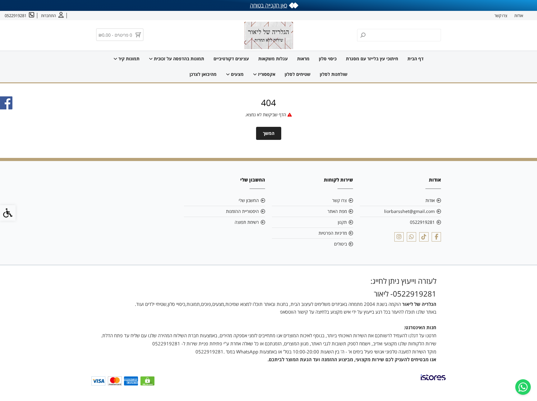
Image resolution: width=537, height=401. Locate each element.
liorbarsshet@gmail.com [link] (409, 211)
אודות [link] (518, 15)
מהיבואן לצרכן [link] (203, 74)
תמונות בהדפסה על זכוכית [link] (178, 59)
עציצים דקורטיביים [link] (231, 59)
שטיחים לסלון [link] (297, 74)
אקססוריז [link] (266, 74)
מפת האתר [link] (337, 211)
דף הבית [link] (415, 59)
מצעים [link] (237, 74)
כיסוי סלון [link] (328, 59)
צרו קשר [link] (500, 15)
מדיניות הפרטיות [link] (333, 233)
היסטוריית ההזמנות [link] (242, 211)
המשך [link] (268, 133)
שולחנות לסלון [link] (333, 74)
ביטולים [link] (340, 244)
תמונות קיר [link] (128, 59)
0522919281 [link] (422, 222)
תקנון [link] (342, 222)
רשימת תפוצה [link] (247, 222)
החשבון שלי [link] (249, 200)
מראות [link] (303, 59)
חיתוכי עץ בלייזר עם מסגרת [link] (372, 59)
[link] (523, 387)
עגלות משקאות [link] (273, 59)
